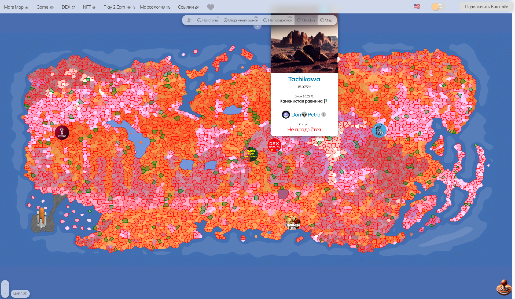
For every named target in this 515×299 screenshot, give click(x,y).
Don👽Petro (305, 114)
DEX (66, 7)
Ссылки (186, 7)
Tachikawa (304, 79)
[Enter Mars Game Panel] (504, 286)
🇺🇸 (417, 6)
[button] (293, 223)
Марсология (152, 7)
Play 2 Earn (115, 7)
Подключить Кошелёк (486, 6)
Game (42, 7)
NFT (87, 7)
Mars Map (13, 7)
